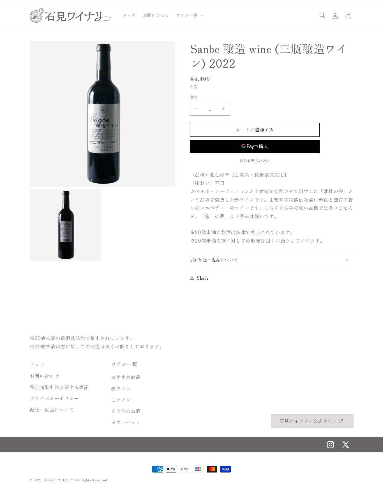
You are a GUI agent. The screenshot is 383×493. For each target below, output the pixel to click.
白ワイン (121, 399)
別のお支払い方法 (255, 160)
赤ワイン (121, 388)
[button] (189, 15)
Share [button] (203, 278)
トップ (37, 364)
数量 (194, 97)
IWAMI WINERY (59, 480)
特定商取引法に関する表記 (59, 387)
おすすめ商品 (126, 377)
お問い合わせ (44, 376)
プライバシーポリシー (54, 398)
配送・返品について (52, 410)
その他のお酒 (126, 411)
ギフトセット (126, 422)
